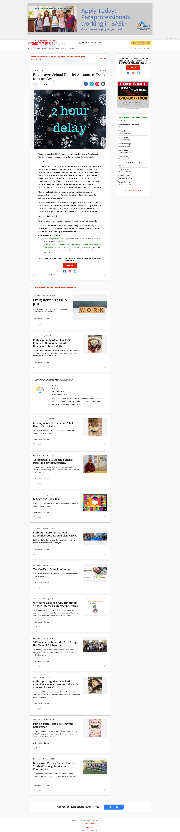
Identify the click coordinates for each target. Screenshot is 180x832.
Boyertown (36, 295)
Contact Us (85, 823)
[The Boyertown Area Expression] (46, 43)
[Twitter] (92, 84)
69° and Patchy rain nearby (91, 43)
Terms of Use (85, 830)
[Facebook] (86, 84)
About (72, 48)
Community (46, 48)
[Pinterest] (97, 84)
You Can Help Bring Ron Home (51, 569)
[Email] (103, 84)
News (30, 48)
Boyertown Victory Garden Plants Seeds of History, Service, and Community (53, 766)
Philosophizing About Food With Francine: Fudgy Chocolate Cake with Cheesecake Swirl (55, 684)
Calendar (37, 48)
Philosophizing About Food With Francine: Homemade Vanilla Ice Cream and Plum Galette (52, 343)
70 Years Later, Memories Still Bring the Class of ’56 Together (55, 644)
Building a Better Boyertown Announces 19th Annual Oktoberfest (55, 534)
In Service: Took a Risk (47, 498)
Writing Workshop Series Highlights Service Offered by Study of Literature (55, 604)
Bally (34, 336)
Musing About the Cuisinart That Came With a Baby (53, 425)
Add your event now (133, 190)
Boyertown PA (38, 70)
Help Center (94, 823)
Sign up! (69, 265)
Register (138, 48)
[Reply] (39, 275)
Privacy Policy (95, 830)
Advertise (64, 48)
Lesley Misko (44, 84)
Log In (146, 48)
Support (103, 58)
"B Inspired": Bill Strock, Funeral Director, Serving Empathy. (53, 461)
